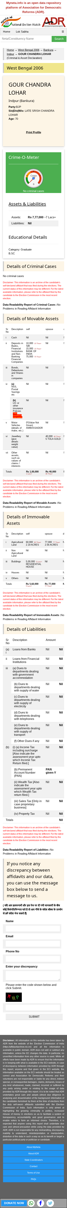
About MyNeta (33, 1147)
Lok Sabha (22, 31)
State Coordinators (33, 1160)
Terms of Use (33, 1173)
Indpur (10, 53)
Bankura (48, 49)
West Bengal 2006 (28, 49)
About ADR (33, 1153)
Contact (33, 1166)
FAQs (33, 1179)
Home (6, 31)
